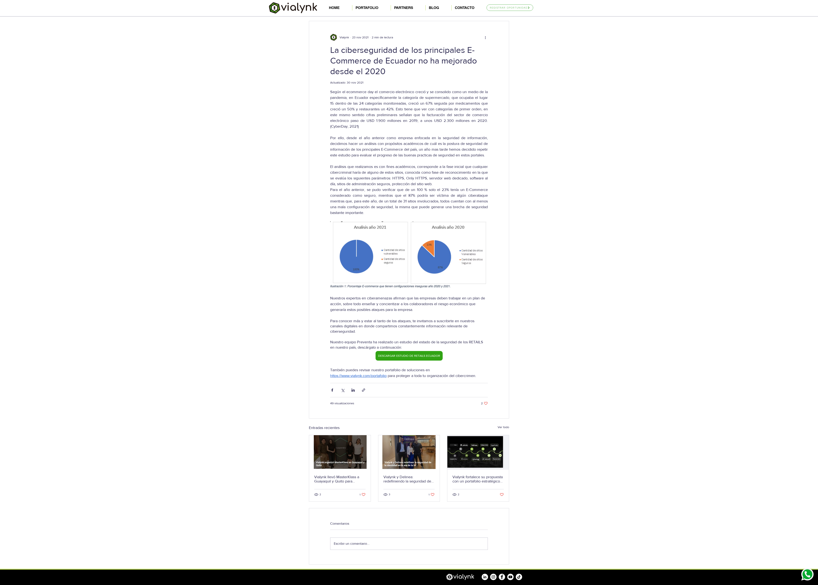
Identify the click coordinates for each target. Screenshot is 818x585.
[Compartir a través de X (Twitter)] (343, 390)
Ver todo (503, 427)
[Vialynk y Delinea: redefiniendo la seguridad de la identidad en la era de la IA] (409, 452)
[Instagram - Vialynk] (493, 577)
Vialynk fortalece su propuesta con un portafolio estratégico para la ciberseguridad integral (477, 479)
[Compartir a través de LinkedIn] (353, 390)
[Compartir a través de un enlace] (363, 390)
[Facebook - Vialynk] (502, 577)
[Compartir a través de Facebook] (332, 390)
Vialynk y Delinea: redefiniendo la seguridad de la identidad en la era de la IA (407, 479)
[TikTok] (519, 577)
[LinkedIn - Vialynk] (485, 577)
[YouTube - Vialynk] (510, 577)
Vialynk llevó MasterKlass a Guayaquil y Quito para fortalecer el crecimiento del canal (337, 479)
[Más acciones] (485, 37)
